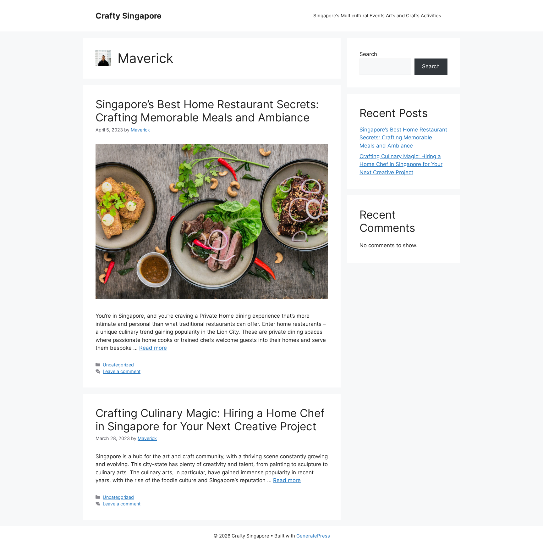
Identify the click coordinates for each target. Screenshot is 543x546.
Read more (153, 348)
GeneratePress (313, 536)
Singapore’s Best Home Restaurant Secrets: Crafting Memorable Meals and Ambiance (207, 111)
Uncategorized (118, 364)
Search (368, 54)
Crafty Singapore (129, 15)
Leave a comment (121, 371)
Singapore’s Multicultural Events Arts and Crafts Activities (377, 16)
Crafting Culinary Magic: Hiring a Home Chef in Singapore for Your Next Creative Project (210, 419)
